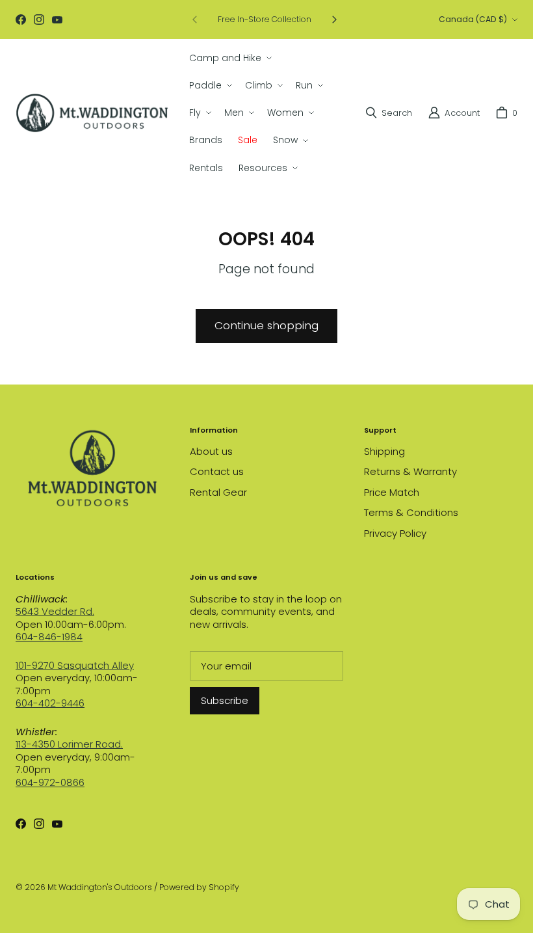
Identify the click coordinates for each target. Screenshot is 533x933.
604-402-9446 (50, 703)
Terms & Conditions (411, 512)
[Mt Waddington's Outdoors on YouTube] (57, 19)
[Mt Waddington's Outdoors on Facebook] (21, 19)
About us (211, 451)
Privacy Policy (395, 533)
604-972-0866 (50, 782)
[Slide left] (195, 19)
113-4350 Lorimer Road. (69, 744)
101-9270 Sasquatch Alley (75, 665)
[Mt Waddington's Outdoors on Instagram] (39, 19)
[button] (229, 58)
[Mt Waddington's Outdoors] (92, 112)
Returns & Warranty (410, 471)
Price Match (391, 492)
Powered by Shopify (199, 887)
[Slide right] (334, 19)
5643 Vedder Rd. (55, 611)
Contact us (217, 471)
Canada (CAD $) (473, 19)
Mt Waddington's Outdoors (99, 887)
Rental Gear (218, 492)
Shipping (384, 451)
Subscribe (224, 700)
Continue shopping (266, 325)
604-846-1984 (49, 636)
